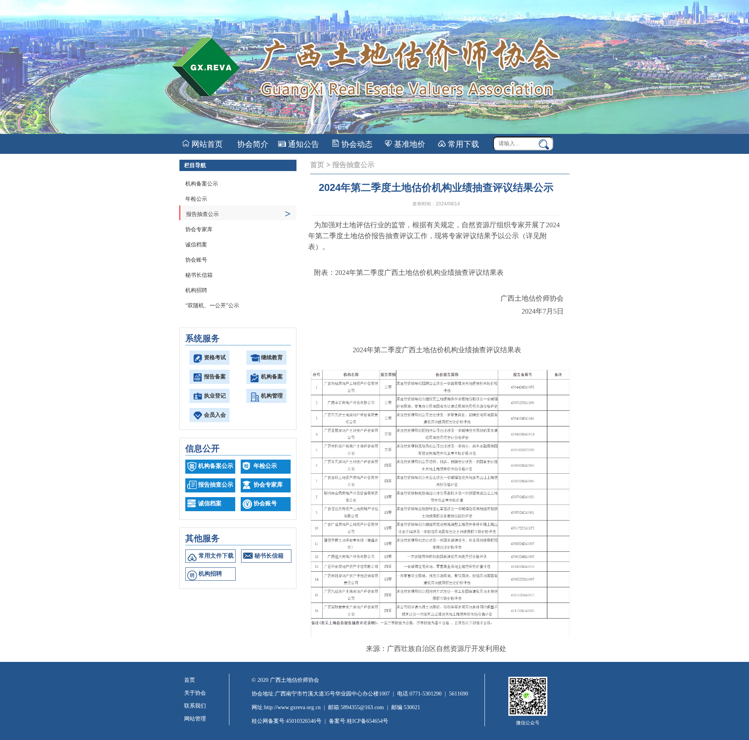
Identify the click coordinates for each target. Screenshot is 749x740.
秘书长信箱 (199, 275)
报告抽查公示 (238, 213)
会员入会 (215, 415)
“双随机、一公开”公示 (212, 305)
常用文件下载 (216, 556)
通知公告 (302, 144)
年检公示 (196, 199)
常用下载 (462, 144)
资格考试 (215, 357)
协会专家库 (199, 229)
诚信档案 (196, 245)
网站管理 (195, 719)
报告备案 (215, 377)
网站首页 (206, 144)
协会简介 (251, 144)
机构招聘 (196, 290)
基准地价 (408, 144)
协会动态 (356, 144)
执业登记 (215, 396)
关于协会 (195, 693)
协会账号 (196, 260)
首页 (317, 165)
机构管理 (272, 396)
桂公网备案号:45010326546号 (286, 721)
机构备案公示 (201, 184)
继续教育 (272, 357)
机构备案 (272, 377)
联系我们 (195, 706)
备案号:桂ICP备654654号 (358, 721)
